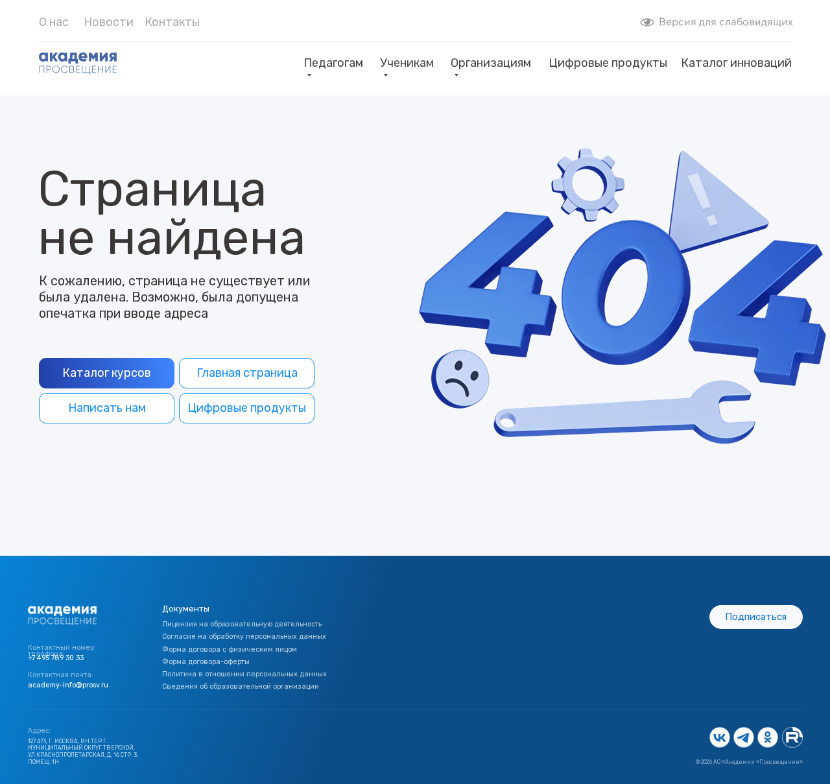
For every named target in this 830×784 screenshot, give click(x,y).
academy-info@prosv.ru (68, 685)
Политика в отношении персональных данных (244, 674)
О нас (54, 22)
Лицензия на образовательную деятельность (242, 624)
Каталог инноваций (736, 63)
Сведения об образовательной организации (240, 686)
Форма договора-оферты (206, 662)
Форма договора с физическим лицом (229, 649)
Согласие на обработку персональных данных (244, 636)
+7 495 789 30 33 (56, 658)
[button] (756, 617)
